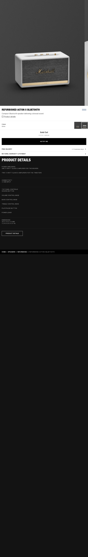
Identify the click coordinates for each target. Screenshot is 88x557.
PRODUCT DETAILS (12, 233)
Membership (57, 4)
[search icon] (72, 10)
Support (66, 10)
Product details (10, 116)
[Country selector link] (82, 4)
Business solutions (45, 4)
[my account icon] (75, 10)
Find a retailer (68, 4)
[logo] (8, 8)
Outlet (77, 4)
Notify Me (44, 141)
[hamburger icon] (82, 10)
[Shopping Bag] (79, 10)
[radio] (77, 125)
